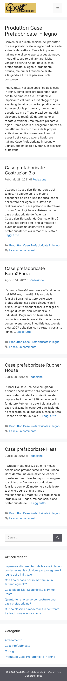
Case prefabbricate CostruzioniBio (25, 170)
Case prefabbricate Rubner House (33, 367)
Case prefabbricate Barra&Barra (25, 271)
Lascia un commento (22, 250)
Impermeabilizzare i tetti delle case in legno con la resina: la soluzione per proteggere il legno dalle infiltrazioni (33, 570)
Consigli (10, 651)
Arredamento (13, 640)
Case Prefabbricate (17, 645)
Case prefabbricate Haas (31, 449)
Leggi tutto (12, 235)
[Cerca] (57, 538)
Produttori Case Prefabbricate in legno (34, 245)
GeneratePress (33, 675)
